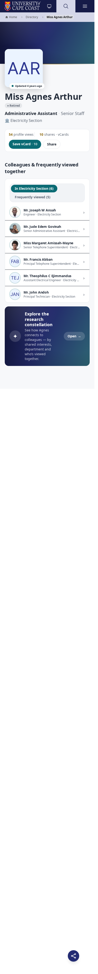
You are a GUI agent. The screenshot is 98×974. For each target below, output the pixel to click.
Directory (32, 17)
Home (11, 17)
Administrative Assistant (31, 113)
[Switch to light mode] (49, 6)
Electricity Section (26, 120)
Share (51, 144)
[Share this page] (73, 956)
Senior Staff (72, 113)
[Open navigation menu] (84, 6)
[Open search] (65, 6)
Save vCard (25, 144)
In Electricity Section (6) (34, 188)
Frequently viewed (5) (32, 197)
